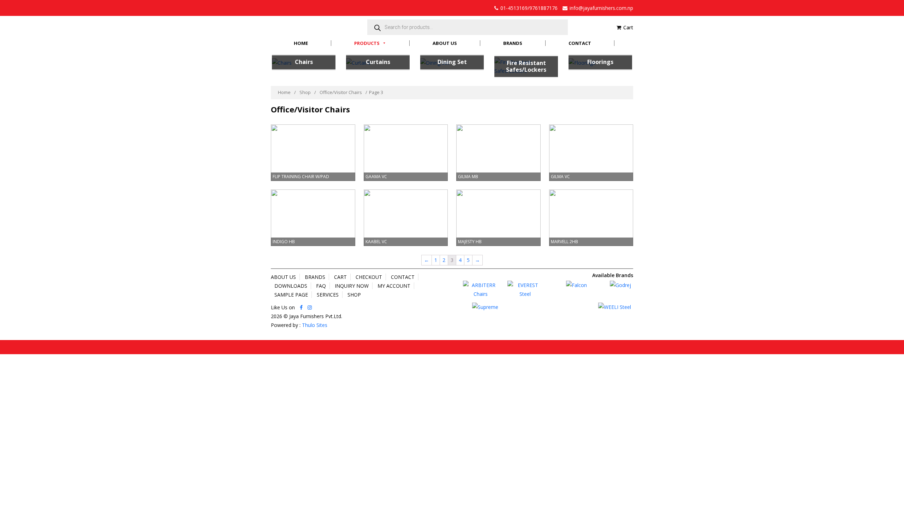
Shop (305, 92)
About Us (445, 43)
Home (301, 43)
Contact (580, 43)
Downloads (290, 285)
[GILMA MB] (498, 152)
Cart (628, 27)
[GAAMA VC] (406, 152)
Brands (512, 43)
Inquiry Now (352, 285)
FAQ (321, 285)
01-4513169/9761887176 (529, 8)
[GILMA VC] (591, 152)
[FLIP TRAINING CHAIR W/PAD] (313, 152)
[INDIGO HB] (313, 217)
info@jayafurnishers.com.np (601, 8)
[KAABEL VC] (406, 217)
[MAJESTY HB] (498, 217)
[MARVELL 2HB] (591, 217)
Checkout (369, 277)
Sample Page (291, 294)
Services (328, 294)
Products (367, 43)
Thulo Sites (314, 325)
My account (393, 285)
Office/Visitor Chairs (341, 92)
